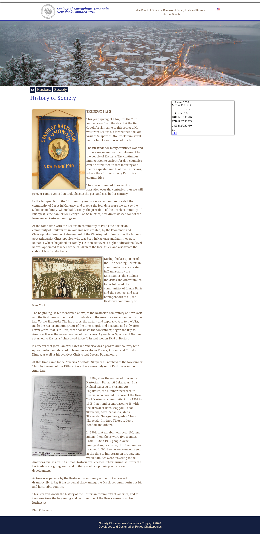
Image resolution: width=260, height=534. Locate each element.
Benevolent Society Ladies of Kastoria (184, 10)
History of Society (170, 14)
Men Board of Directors (149, 10)
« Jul (174, 133)
